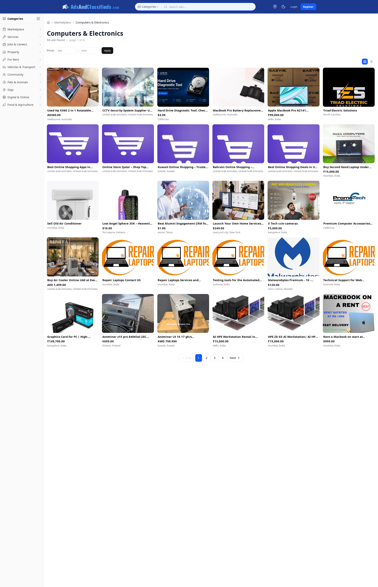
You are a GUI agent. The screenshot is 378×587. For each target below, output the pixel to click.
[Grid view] (365, 62)
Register (308, 6)
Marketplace (62, 22)
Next (233, 358)
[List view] (371, 62)
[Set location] (275, 6)
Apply (107, 50)
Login (294, 6)
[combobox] (148, 6)
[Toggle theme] (283, 6)
